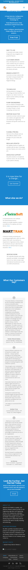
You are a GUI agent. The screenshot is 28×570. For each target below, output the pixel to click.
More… (9, 226)
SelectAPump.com (14, 11)
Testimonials (13, 557)
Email (14, 494)
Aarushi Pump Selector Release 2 (12, 544)
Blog (10, 559)
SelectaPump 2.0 (12, 555)
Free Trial (14, 37)
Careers (21, 557)
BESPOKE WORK (12, 254)
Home (4, 555)
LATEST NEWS (11, 549)
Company (5, 557)
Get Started (14, 184)
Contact (15, 559)
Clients (21, 555)
